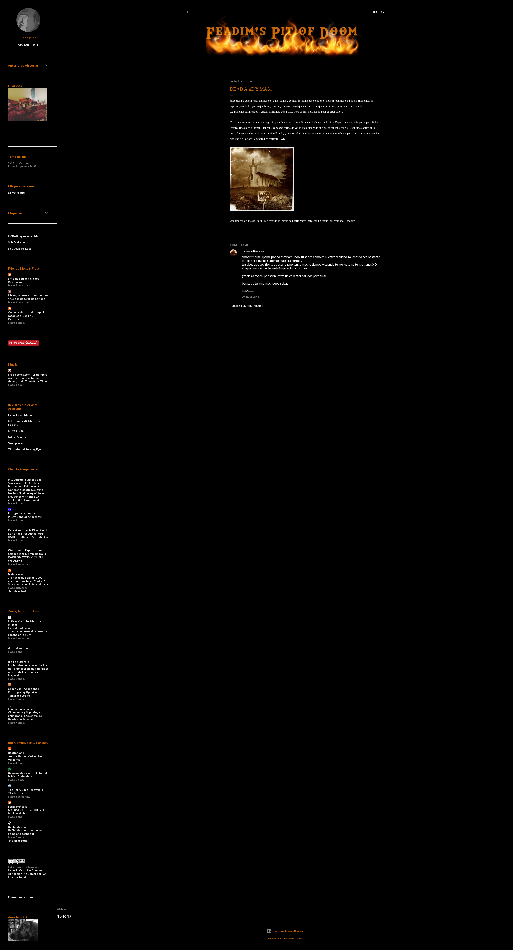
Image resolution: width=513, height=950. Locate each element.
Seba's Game (16, 242)
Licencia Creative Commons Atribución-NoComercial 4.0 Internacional (26, 874)
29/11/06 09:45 (250, 296)
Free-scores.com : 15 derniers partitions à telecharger (27, 376)
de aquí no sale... (19, 648)
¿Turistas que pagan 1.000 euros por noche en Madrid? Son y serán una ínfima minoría (28, 581)
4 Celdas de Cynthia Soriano (26, 298)
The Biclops (15, 793)
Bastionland (16, 752)
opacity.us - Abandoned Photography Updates (23, 690)
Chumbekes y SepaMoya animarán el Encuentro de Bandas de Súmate (25, 716)
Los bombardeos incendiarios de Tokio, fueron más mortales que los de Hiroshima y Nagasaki (28, 670)
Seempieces (16, 443)
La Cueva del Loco (20, 248)
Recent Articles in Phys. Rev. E (27, 530)
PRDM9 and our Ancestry (24, 516)
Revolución (15, 282)
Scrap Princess (17, 806)
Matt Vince (297, 938)
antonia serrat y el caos (23, 278)
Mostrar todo (18, 591)
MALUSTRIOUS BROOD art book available (26, 811)
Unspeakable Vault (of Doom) (27, 773)
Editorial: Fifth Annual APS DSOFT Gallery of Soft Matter (28, 535)
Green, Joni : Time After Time (27, 381)
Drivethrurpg (16, 192)
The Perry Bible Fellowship (25, 789)
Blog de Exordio (18, 661)
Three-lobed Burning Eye (24, 449)
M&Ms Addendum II (21, 776)
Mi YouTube (16, 430)
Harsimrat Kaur (250, 250)
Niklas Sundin (17, 437)
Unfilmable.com (18, 827)
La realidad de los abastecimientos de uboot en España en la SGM (27, 631)
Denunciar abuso (20, 897)
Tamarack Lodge (19, 695)
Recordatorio (17, 319)
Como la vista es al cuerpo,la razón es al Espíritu (27, 314)
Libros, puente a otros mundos (28, 295)
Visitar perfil (28, 45)
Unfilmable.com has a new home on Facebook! (25, 832)
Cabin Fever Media (20, 415)
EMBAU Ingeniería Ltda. (23, 236)
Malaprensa (16, 574)
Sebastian (28, 37)
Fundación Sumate (20, 709)
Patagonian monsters (22, 513)
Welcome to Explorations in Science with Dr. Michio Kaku (27, 552)
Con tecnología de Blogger (288, 930)
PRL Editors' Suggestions (24, 479)
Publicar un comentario (247, 305)
